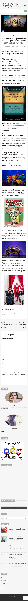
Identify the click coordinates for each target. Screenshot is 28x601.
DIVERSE (3, 580)
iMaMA (14, 35)
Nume (3, 359)
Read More (14, 410)
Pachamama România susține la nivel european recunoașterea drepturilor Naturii (17, 529)
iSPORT (3, 586)
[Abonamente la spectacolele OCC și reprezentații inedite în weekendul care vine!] (14, 23)
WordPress (18, 597)
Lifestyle (3, 588)
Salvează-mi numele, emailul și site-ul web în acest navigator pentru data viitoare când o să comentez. (13, 373)
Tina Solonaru (7, 46)
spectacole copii (20, 313)
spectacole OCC (5, 314)
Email (3, 363)
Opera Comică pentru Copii (10, 313)
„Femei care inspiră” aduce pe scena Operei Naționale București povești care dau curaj (16, 556)
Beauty (3, 577)
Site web (4, 367)
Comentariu (5, 342)
